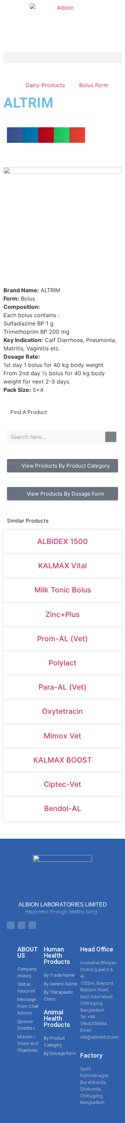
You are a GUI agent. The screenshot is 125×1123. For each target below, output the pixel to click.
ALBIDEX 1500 (62, 541)
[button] (62, 57)
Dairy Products (45, 85)
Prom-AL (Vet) (62, 638)
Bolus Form (93, 85)
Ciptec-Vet (62, 784)
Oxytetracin (62, 711)
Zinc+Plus (62, 614)
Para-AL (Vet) (62, 687)
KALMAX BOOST (62, 760)
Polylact (62, 663)
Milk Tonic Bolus (62, 590)
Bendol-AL (62, 808)
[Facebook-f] (11, 925)
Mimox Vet (62, 735)
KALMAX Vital (62, 565)
